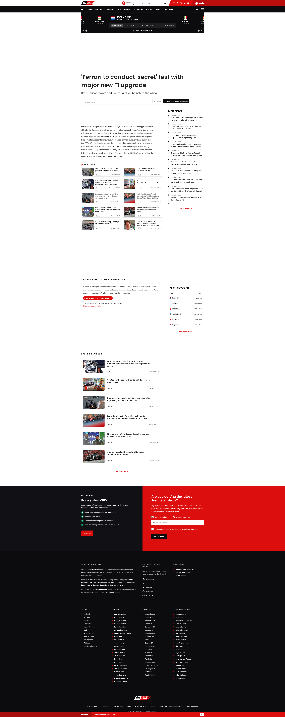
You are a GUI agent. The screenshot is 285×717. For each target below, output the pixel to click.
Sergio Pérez (119, 646)
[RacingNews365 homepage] (82, 9)
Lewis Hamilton (120, 627)
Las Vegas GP (150, 669)
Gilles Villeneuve (182, 630)
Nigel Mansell (180, 653)
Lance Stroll (118, 662)
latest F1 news (94, 570)
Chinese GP (149, 617)
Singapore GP (150, 662)
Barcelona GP (150, 633)
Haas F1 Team (89, 637)
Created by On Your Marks (170, 706)
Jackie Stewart (181, 637)
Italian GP (148, 653)
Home (90, 9)
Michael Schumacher (184, 620)
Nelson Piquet (181, 669)
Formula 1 (109, 126)
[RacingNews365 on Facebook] (177, 3)
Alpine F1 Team (89, 627)
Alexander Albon (120, 669)
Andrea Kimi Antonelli (122, 633)
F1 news (98, 9)
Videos (149, 9)
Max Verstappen (97, 582)
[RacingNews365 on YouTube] (188, 3)
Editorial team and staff (185, 569)
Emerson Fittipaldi (182, 662)
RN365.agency (181, 576)
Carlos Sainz (119, 643)
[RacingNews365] (88, 3)
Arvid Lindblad (119, 656)
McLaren (87, 617)
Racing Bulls (88, 640)
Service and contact (183, 572)
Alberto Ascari (181, 624)
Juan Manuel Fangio (183, 659)
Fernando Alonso (115, 582)
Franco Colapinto (121, 678)
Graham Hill (180, 665)
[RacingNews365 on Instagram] (174, 3)
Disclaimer (106, 706)
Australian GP (150, 614)
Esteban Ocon (119, 649)
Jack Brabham (181, 672)
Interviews (138, 9)
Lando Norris (86, 585)
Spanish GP (149, 656)
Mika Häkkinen (181, 640)
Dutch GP (148, 649)
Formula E (170, 9)
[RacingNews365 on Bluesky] (184, 3)
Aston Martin (89, 633)
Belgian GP (149, 643)
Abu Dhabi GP (150, 675)
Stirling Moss (180, 656)
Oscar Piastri (119, 640)
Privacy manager (191, 706)
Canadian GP (150, 627)
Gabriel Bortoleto (120, 681)
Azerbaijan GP (150, 659)
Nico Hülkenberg (120, 665)
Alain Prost (180, 617)
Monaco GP (149, 630)
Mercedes (87, 624)
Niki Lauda (179, 649)
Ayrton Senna (181, 627)
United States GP (151, 665)
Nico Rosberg (181, 614)
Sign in (87, 533)
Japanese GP (150, 620)
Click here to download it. (92, 306)
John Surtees (181, 675)
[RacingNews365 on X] (181, 3)
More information (144, 31)
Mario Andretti (181, 678)
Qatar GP (148, 672)
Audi (85, 630)
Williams (87, 643)
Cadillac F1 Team (90, 646)
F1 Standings (124, 9)
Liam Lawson (119, 672)
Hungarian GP (150, 646)
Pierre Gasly (118, 659)
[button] (99, 20)
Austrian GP (149, 637)
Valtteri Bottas (119, 653)
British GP (148, 640)
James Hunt (180, 633)
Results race (116, 25)
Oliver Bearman (120, 675)
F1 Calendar (110, 9)
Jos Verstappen (182, 643)
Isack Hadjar (119, 637)
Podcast (159, 9)
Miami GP (148, 624)
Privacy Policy (140, 706)
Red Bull (109, 136)
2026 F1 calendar (100, 590)
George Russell (99, 585)
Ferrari (84, 126)
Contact (153, 706)
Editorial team (92, 706)
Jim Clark (179, 646)
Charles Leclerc (116, 585)
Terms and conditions (122, 706)
